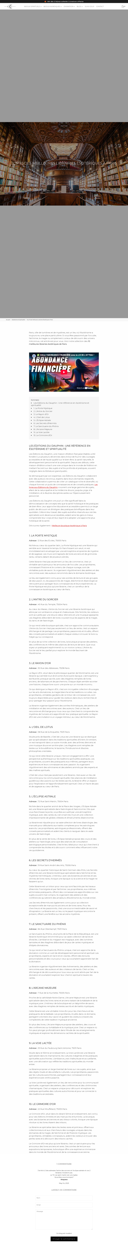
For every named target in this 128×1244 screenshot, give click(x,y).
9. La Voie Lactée (41, 432)
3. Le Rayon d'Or (41, 414)
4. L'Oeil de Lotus (42, 417)
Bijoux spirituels (32, 6)
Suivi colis (89, 6)
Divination (69, 6)
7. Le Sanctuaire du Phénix (46, 426)
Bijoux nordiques (52, 6)
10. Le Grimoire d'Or (43, 435)
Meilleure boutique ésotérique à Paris (69, 525)
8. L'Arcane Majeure (43, 429)
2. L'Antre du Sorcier (43, 411)
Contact (100, 6)
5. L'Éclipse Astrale (42, 420)
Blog (79, 6)
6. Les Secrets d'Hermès (45, 423)
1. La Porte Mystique (43, 408)
